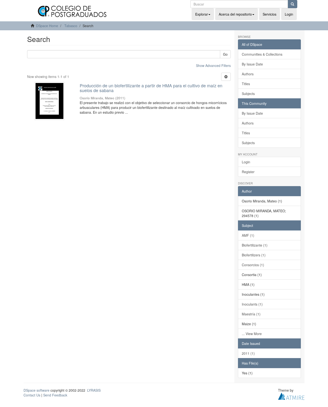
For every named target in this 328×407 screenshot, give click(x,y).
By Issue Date (252, 64)
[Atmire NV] (291, 395)
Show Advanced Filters (213, 65)
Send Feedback (55, 395)
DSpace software (36, 390)
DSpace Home (47, 25)
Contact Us (32, 395)
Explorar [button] (201, 14)
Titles (246, 83)
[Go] (292, 4)
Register (248, 171)
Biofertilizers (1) (254, 255)
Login (246, 161)
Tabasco (70, 25)
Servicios (269, 14)
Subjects (248, 93)
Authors (248, 73)
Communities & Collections (262, 54)
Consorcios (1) (253, 264)
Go (225, 54)
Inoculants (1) (252, 304)
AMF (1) (248, 235)
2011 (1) (248, 353)
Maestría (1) (251, 314)
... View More (252, 333)
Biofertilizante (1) (254, 245)
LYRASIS (94, 390)
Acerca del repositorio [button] (235, 14)
